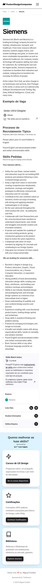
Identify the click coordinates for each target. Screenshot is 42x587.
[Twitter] (36, 408)
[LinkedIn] (31, 408)
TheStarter (27, 577)
